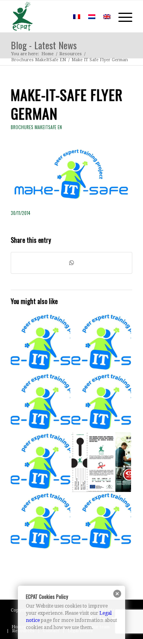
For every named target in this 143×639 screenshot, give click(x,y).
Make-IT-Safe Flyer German (67, 104)
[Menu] (121, 16)
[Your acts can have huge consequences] (40, 343)
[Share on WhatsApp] (71, 262)
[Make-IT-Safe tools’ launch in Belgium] (101, 462)
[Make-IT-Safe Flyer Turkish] (101, 522)
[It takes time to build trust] (40, 402)
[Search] (57, 16)
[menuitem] (57, 16)
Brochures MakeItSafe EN (36, 127)
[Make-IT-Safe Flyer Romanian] (40, 462)
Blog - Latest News (44, 45)
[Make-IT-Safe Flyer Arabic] (40, 522)
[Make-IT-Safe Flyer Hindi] (101, 343)
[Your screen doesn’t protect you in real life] (101, 402)
